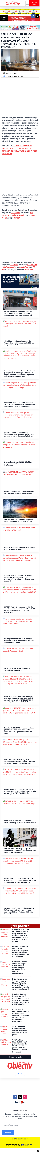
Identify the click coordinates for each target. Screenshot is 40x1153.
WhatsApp (29, 269)
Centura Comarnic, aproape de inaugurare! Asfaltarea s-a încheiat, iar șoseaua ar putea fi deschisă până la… (19, 434)
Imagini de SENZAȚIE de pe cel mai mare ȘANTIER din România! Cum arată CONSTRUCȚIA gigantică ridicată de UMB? (19, 730)
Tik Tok (17, 218)
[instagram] (33, 20)
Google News (24, 267)
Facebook (15, 212)
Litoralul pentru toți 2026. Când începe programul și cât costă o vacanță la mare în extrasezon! (20, 464)
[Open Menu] (27, 3)
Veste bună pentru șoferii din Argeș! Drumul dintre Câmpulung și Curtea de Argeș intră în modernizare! (19, 968)
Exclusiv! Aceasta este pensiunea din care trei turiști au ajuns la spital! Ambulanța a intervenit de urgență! (18, 313)
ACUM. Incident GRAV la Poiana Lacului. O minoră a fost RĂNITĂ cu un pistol (20, 1031)
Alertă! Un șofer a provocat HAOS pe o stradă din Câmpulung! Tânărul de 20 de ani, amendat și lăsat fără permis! (20, 880)
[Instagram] (25, 1097)
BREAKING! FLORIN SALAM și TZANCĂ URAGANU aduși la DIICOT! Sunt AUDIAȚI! (20, 822)
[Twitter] (20, 1097)
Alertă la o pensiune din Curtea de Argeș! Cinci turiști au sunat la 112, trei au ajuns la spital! (19, 343)
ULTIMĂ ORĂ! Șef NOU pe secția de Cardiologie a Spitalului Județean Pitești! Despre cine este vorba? (20, 850)
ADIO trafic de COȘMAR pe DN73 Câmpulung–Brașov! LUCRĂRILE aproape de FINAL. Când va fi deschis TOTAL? (19, 761)
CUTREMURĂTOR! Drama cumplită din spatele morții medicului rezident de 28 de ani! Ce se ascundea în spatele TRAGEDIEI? (19, 609)
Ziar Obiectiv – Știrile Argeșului (17, 213)
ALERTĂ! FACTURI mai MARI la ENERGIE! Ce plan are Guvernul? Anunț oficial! (19, 493)
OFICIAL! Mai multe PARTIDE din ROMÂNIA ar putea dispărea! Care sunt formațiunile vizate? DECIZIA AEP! (20, 952)
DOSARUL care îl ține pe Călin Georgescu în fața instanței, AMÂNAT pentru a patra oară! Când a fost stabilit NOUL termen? (19, 911)
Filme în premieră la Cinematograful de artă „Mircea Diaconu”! (19, 548)
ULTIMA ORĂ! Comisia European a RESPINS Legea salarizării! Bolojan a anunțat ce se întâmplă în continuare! (20, 1015)
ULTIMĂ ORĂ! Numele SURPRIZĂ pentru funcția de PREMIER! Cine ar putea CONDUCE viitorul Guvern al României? (19, 1046)
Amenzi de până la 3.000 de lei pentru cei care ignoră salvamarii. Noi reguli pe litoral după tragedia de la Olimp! (19, 404)
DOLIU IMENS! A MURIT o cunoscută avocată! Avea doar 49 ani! (17, 669)
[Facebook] (15, 1097)
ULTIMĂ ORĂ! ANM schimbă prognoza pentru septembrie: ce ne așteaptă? (18, 520)
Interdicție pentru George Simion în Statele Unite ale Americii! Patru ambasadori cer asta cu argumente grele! (20, 984)
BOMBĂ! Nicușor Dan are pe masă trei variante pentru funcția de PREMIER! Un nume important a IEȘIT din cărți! (20, 999)
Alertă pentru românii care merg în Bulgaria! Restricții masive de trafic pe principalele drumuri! (19, 640)
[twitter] (37, 16)
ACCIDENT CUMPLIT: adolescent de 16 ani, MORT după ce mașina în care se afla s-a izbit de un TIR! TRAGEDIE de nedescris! (20, 792)
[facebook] (33, 16)
